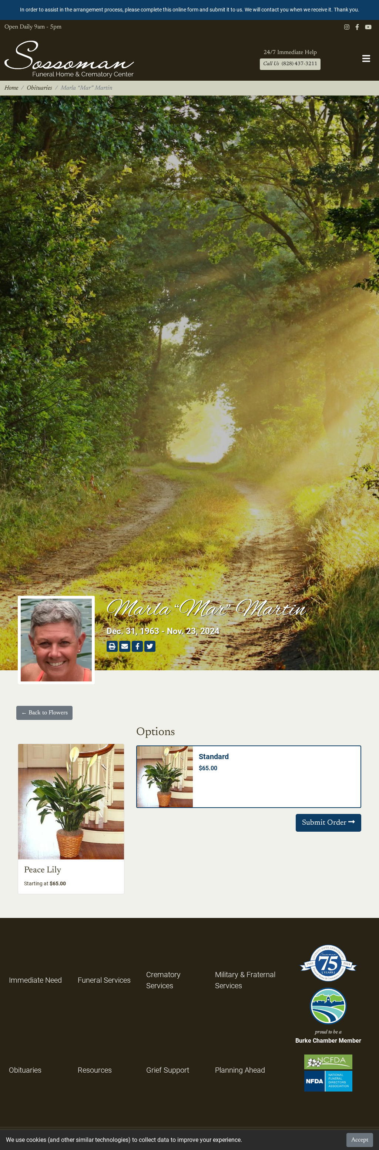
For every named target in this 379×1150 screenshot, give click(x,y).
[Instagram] (346, 27)
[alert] (189, 10)
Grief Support (167, 1070)
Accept (359, 1140)
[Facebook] (357, 27)
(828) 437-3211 (290, 64)
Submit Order (325, 823)
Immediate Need (35, 980)
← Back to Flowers (44, 713)
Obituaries (39, 88)
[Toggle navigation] (366, 59)
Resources (95, 1070)
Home (11, 88)
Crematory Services (163, 980)
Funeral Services (104, 980)
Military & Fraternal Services (245, 980)
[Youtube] (368, 27)
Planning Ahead (240, 1070)
